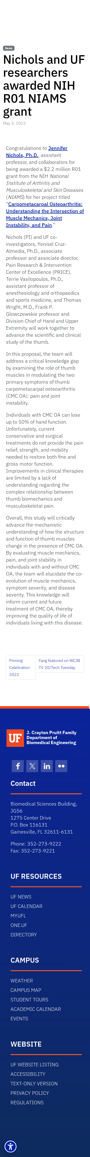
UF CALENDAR (26, 906)
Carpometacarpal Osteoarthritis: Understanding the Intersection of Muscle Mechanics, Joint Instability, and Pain (45, 214)
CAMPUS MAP (25, 990)
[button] (10, 1146)
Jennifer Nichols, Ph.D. (37, 151)
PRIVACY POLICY (29, 1093)
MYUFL (18, 915)
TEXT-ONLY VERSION (34, 1083)
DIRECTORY (23, 934)
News (8, 48)
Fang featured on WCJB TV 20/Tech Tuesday (59, 664)
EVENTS (19, 1018)
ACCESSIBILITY (28, 1074)
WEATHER (21, 980)
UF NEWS (20, 896)
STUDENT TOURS (29, 999)
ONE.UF (18, 925)
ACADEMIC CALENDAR (35, 1009)
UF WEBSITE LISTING (34, 1064)
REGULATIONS (27, 1102)
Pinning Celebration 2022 (19, 667)
